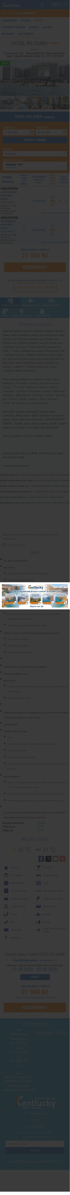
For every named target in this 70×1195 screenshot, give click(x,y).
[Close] (66, 586)
